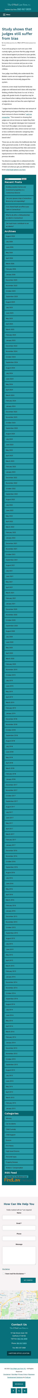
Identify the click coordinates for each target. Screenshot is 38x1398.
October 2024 (10, 357)
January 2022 (10, 538)
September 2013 (12, 1064)
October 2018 (10, 730)
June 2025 (9, 313)
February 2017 (11, 840)
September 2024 (12, 362)
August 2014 (10, 1004)
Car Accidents (11, 1124)
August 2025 (10, 302)
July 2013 (9, 1075)
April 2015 (9, 960)
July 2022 (9, 505)
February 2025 (11, 335)
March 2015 (10, 966)
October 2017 (10, 796)
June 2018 (9, 752)
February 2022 (11, 532)
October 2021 (10, 554)
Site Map (14, 1374)
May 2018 (9, 757)
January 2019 (10, 713)
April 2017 (9, 829)
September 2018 (12, 735)
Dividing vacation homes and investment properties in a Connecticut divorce (16, 190)
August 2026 (10, 236)
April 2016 (9, 894)
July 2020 (9, 637)
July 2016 (9, 878)
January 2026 (10, 275)
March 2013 (10, 1097)
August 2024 (10, 368)
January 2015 (10, 977)
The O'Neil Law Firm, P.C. (10, 43)
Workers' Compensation (14, 1168)
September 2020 (12, 626)
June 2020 (9, 642)
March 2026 (10, 264)
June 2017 (9, 818)
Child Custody (29, 43)
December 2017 (11, 785)
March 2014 (10, 1032)
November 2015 (11, 922)
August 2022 (10, 499)
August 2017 (10, 807)
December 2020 (11, 609)
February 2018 (11, 774)
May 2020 (9, 648)
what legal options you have (15, 170)
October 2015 (10, 927)
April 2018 (9, 763)
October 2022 (10, 488)
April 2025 (9, 324)
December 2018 (11, 719)
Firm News (10, 1146)
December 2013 (11, 1048)
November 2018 (11, 724)
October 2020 (10, 620)
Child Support (10, 1135)
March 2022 (10, 527)
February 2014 (11, 1037)
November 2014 (11, 988)
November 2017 (11, 790)
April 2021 (9, 587)
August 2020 (10, 631)
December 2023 (11, 412)
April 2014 (9, 1026)
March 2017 (10, 834)
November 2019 (11, 670)
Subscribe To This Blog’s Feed (16, 1177)
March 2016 (10, 900)
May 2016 (9, 889)
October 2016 (10, 861)
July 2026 (9, 242)
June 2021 (9, 576)
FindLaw (28, 1377)
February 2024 (11, 401)
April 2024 (9, 390)
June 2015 (9, 949)
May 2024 (9, 384)
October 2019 (10, 675)
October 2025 (10, 291)
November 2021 (11, 549)
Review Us (19, 1384)
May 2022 (9, 516)
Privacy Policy (22, 1374)
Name (19, 1213)
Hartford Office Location (19, 1353)
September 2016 (12, 867)
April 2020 (9, 653)
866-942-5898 (22, 1339)
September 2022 (12, 494)
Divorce (8, 1140)
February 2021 (11, 598)
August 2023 (10, 434)
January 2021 (10, 604)
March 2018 (10, 768)
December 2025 (11, 280)
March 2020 (10, 659)
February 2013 (11, 1103)
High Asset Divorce (12, 1151)
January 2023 (10, 472)
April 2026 (9, 258)
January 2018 (10, 779)
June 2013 (9, 1081)
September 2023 (12, 428)
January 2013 (10, 1108)
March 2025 (10, 329)
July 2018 (9, 746)
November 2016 (11, 856)
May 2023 (9, 450)
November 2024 (11, 351)
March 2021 (10, 593)
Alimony (9, 1118)
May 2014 (9, 1021)
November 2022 (11, 483)
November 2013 (11, 1053)
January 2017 (10, 845)
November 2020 (11, 615)
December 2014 (11, 982)
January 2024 (10, 406)
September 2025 (12, 296)
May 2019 (9, 691)
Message (19, 1244)
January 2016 (10, 911)
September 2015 (12, 933)
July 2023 (9, 439)
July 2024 (9, 373)
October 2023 (10, 423)
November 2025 (11, 286)
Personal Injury (11, 1157)
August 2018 (10, 741)
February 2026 (11, 269)
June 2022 (9, 510)
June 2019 (9, 686)
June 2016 (9, 883)
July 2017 (9, 812)
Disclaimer (6, 1269)
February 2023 (11, 467)
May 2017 (9, 823)
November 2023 (11, 417)
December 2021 (11, 543)
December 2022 (11, 478)
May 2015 (9, 955)
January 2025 (10, 340)
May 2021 (9, 582)
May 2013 (9, 1086)
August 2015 (10, 938)
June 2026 (9, 247)
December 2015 (11, 916)
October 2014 (10, 993)
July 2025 (9, 307)
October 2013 (10, 1059)
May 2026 (9, 253)
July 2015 (9, 944)
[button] (6, 14)
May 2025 (9, 318)
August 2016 (10, 872)
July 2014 (9, 1010)
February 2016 (11, 905)
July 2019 (9, 680)
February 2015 (11, 971)
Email (19, 1223)
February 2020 (11, 664)
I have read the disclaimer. (15, 1274)
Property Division (12, 1162)
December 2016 (11, 851)
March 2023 (10, 461)
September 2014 (12, 999)
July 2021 (9, 571)
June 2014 (9, 1015)
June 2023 (9, 445)
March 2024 (10, 395)
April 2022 (9, 521)
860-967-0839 (24, 9)
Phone (19, 1234)
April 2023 (9, 456)
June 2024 (9, 379)
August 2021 (10, 565)
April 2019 (9, 697)
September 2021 (12, 560)
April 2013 (9, 1092)
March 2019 (10, 702)
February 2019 (11, 708)
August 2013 (10, 1070)
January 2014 (10, 1043)
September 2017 (12, 801)
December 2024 (11, 346)
